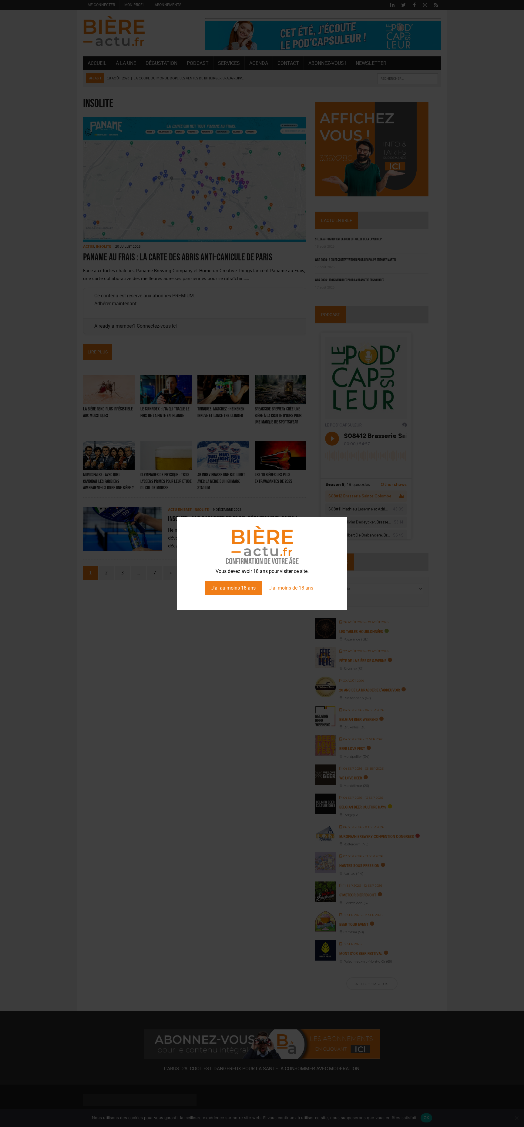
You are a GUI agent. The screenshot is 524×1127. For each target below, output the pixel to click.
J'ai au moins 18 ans (233, 588)
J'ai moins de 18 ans (291, 588)
